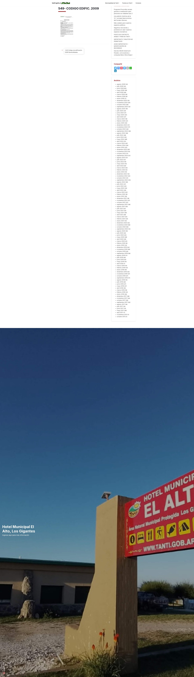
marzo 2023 (121, 168)
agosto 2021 (121, 206)
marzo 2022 (121, 192)
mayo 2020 (120, 237)
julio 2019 (120, 257)
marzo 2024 (121, 143)
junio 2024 (120, 137)
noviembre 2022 (122, 176)
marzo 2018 (121, 290)
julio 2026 (120, 86)
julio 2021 (120, 208)
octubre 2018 (121, 276)
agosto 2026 (121, 84)
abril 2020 (120, 239)
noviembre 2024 (122, 127)
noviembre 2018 (122, 274)
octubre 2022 (121, 178)
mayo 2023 (120, 163)
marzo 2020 (121, 241)
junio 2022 (120, 186)
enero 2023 (120, 172)
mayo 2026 (120, 90)
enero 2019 (120, 269)
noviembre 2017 (122, 298)
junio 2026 (120, 88)
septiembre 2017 (122, 302)
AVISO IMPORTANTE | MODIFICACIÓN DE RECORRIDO (121, 46)
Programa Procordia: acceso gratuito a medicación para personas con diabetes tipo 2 (123, 11)
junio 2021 (120, 210)
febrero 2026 (121, 96)
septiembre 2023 (122, 155)
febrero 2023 (121, 170)
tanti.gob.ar (56, 3)
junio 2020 (120, 235)
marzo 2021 (121, 216)
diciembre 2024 (122, 125)
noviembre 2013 (122, 314)
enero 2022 (120, 196)
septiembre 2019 (122, 253)
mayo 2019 (120, 261)
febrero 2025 (121, 121)
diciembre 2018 (122, 272)
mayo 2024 (120, 139)
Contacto (138, 3)
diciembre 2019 (122, 247)
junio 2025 (120, 113)
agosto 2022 (121, 182)
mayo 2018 (120, 286)
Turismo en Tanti (127, 3)
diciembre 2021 (122, 198)
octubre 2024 (121, 129)
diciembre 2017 (122, 296)
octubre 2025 (121, 104)
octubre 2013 (121, 316)
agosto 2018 (121, 280)
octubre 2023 (121, 153)
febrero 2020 (121, 243)
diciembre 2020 (122, 223)
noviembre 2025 (122, 102)
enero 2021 (120, 221)
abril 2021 (120, 214)
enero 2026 (120, 98)
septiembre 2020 (122, 229)
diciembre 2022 (122, 174)
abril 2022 (120, 190)
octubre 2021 (121, 202)
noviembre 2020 (122, 225)
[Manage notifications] (4, 673)
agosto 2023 (121, 157)
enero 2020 (120, 245)
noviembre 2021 (122, 200)
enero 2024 (120, 147)
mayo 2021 (120, 212)
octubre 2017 (121, 300)
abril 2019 (120, 263)
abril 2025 (120, 117)
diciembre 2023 (122, 149)
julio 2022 (120, 184)
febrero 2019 (121, 267)
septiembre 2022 (122, 180)
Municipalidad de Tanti (111, 3)
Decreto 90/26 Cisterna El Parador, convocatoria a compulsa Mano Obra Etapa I (123, 53)
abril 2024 (120, 141)
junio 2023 (120, 161)
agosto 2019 (121, 255)
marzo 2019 (121, 265)
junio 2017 (120, 308)
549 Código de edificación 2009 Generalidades (73, 51)
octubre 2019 (121, 251)
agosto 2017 (121, 304)
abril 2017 (120, 312)
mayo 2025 (120, 115)
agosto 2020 (121, 231)
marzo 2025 (121, 119)
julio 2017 (120, 306)
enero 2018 (120, 294)
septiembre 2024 (122, 131)
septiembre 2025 (122, 106)
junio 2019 (120, 259)
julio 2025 (120, 110)
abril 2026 (120, 92)
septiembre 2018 (122, 278)
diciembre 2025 (122, 100)
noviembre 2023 (122, 151)
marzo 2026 (121, 94)
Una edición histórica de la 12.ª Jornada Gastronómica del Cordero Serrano (122, 18)
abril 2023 (120, 166)
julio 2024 (120, 135)
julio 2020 (120, 233)
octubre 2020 (121, 227)
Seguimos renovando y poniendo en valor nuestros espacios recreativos (122, 30)
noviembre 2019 (122, 249)
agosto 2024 (121, 133)
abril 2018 (120, 288)
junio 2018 (120, 284)
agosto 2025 (121, 108)
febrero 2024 (121, 145)
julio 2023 (120, 159)
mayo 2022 (120, 188)
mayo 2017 (120, 310)
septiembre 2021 (122, 204)
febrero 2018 (121, 292)
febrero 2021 (121, 219)
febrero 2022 (121, 194)
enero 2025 (120, 123)
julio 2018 (120, 282)
